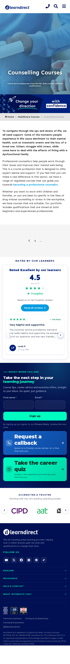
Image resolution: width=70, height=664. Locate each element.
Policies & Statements (13, 622)
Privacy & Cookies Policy (36, 618)
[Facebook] (21, 560)
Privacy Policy (42, 424)
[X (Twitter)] (14, 560)
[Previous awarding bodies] (4, 510)
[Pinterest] (36, 560)
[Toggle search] (55, 6)
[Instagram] (29, 560)
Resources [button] (10, 578)
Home (10, 116)
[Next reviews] (60, 335)
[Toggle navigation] (64, 6)
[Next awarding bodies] (66, 510)
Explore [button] (8, 570)
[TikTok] (44, 560)
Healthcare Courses (29, 116)
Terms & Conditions (12, 618)
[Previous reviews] (9, 335)
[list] (35, 511)
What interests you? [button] (17, 594)
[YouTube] (6, 560)
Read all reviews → (35, 307)
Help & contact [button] (13, 586)
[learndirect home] (20, 532)
